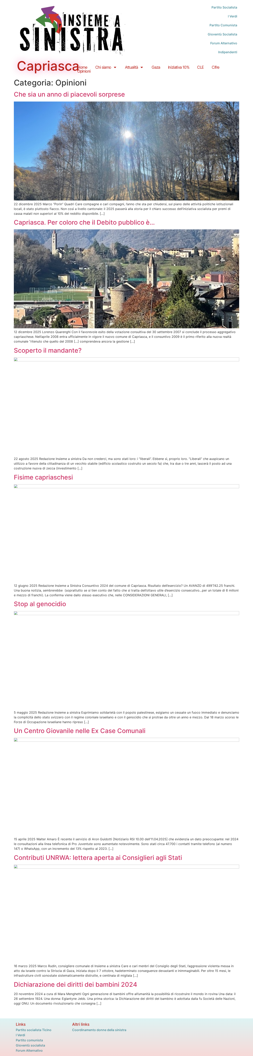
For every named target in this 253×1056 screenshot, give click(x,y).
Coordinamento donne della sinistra (99, 1030)
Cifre (215, 67)
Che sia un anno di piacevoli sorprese (69, 94)
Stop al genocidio (40, 604)
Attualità (131, 67)
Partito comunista (29, 1040)
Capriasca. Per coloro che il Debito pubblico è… (84, 222)
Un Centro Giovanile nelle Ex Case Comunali (79, 731)
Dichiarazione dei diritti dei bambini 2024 (75, 984)
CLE (200, 67)
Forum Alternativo (29, 1050)
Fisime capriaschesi (43, 477)
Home (82, 67)
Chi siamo (103, 67)
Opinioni (84, 71)
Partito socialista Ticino (33, 1030)
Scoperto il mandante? (48, 350)
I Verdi (20, 1035)
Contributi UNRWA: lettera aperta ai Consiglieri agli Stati (98, 857)
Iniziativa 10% (178, 67)
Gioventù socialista (30, 1045)
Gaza (156, 67)
